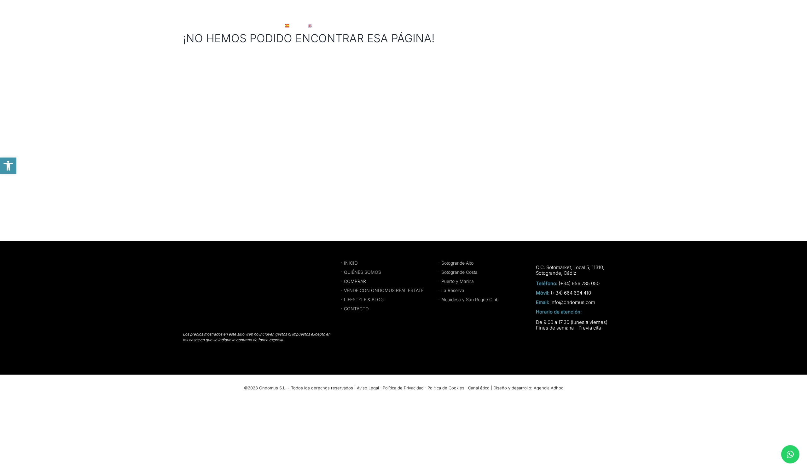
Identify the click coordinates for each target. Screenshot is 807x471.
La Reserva (452, 290)
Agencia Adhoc (548, 387)
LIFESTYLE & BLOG (364, 299)
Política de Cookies (445, 387)
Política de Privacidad (403, 387)
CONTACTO (356, 308)
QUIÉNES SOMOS (362, 272)
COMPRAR (355, 281)
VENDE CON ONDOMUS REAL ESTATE (384, 290)
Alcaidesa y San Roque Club (469, 299)
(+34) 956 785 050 (579, 283)
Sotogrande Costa (459, 272)
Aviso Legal (368, 387)
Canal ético (479, 387)
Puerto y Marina (457, 281)
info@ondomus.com (572, 302)
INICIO (351, 263)
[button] (8, 166)
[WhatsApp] (790, 454)
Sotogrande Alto (457, 263)
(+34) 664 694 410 (571, 293)
